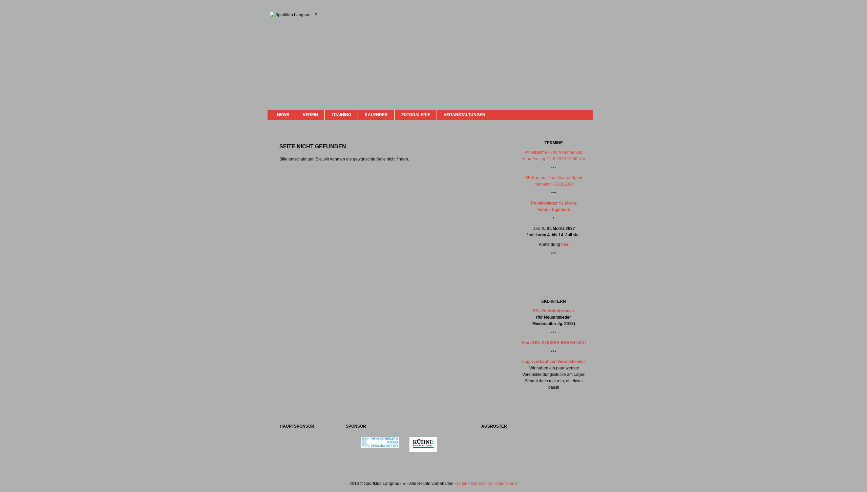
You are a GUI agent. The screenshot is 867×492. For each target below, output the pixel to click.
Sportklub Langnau (283, 36)
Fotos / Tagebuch (553, 209)
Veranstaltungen (464, 114)
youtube (576, 114)
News (283, 114)
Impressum (481, 483)
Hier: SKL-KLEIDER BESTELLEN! (554, 342)
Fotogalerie (415, 114)
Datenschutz (505, 483)
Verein (310, 114)
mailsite (585, 114)
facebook (570, 113)
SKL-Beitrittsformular (553, 310)
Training (341, 114)
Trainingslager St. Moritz (553, 203)
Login (462, 483)
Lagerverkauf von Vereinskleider (553, 361)
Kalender (376, 114)
